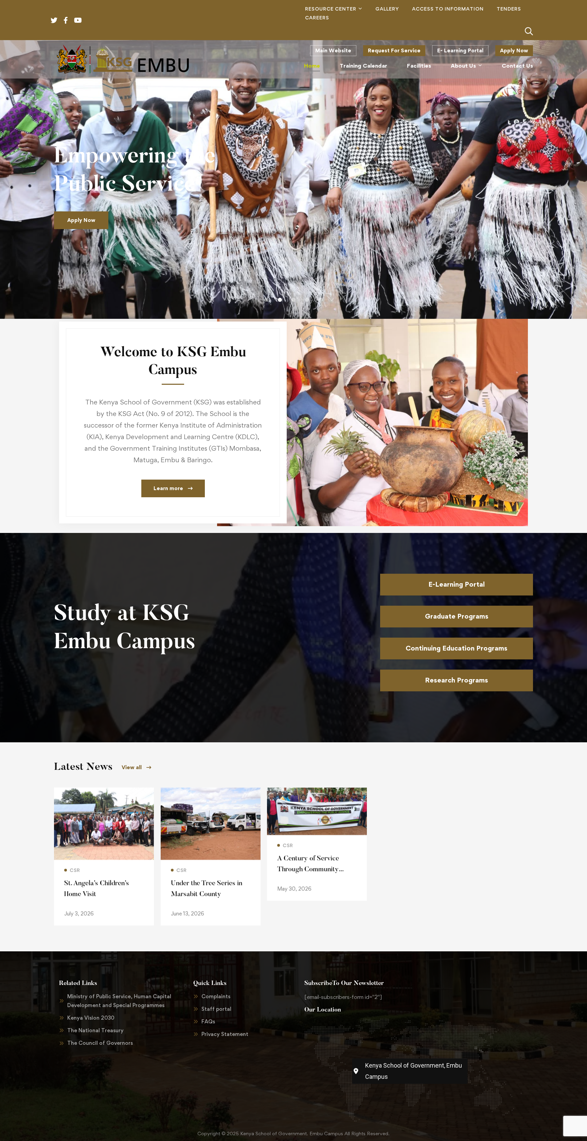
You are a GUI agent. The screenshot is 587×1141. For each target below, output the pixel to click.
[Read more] (104, 792)
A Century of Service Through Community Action (308, 869)
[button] (266, 299)
